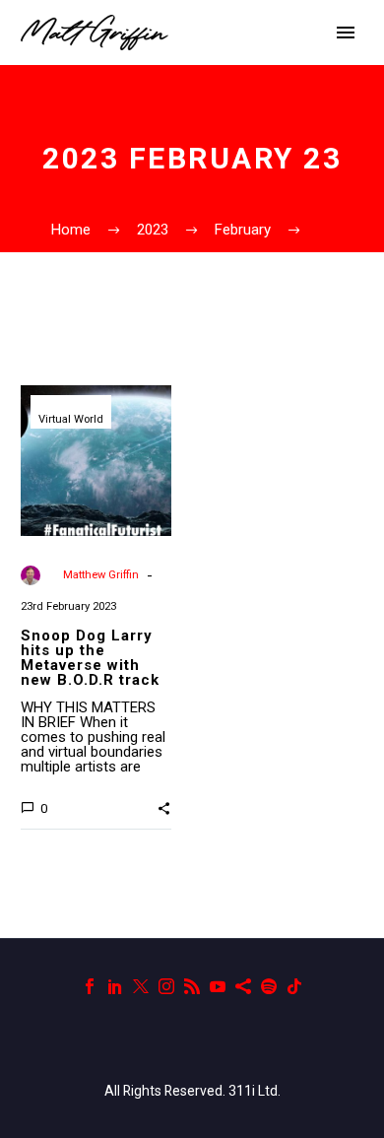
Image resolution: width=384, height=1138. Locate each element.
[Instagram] (166, 986)
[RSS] (192, 986)
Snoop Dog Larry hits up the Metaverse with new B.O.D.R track (90, 658)
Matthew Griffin (101, 575)
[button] (164, 807)
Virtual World (70, 419)
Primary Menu (345, 32)
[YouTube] (217, 986)
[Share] (243, 986)
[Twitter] (141, 986)
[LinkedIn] (115, 986)
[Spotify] (269, 986)
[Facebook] (89, 986)
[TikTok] (294, 986)
